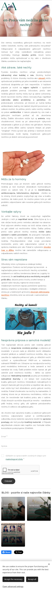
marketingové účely (14, 459)
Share (7, 552)
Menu (48, 6)
